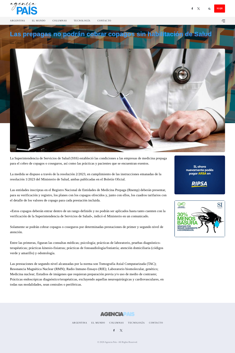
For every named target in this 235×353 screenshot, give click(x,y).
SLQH (219, 8)
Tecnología (82, 20)
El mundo (39, 20)
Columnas (59, 20)
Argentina (17, 20)
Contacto (104, 20)
